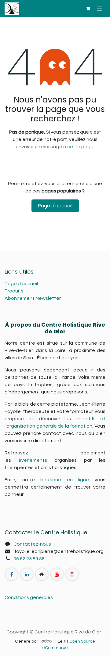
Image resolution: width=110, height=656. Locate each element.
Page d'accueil (55, 205)
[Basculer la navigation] (100, 8)
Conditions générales (29, 597)
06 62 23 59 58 (29, 558)
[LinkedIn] (27, 574)
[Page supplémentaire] (42, 574)
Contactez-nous (32, 544)
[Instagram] (72, 574)
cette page (80, 146)
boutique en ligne (64, 479)
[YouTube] (57, 574)
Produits (14, 291)
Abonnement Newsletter (33, 298)
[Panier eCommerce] (88, 8)
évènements (32, 460)
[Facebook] (12, 574)
